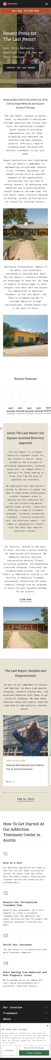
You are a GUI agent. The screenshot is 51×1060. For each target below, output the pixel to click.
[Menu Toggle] (46, 3)
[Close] (47, 1025)
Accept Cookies (34, 1053)
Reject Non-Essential (34, 1048)
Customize (9, 1050)
